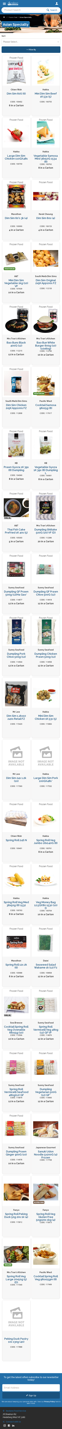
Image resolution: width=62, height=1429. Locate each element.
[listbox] (31, 41)
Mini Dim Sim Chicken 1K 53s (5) (46, 717)
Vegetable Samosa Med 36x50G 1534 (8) (46, 158)
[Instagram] (4, 1425)
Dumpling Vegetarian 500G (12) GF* (45, 1092)
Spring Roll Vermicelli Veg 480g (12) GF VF (45, 1029)
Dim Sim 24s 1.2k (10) (16, 779)
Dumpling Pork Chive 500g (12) (16, 655)
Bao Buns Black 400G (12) (16, 344)
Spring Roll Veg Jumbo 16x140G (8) (46, 842)
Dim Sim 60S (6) (16, 93)
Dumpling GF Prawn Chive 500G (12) (46, 593)
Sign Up (32, 1395)
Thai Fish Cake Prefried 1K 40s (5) (16, 531)
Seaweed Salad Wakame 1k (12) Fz (45, 966)
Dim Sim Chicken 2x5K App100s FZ (16, 407)
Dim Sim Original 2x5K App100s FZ (45, 282)
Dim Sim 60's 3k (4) (16, 218)
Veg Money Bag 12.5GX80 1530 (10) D (45, 905)
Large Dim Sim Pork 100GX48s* (46, 779)
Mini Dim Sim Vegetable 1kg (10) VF (16, 283)
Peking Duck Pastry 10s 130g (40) (16, 1340)
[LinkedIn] (13, 1425)
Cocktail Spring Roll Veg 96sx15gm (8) (46, 1278)
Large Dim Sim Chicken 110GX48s (16, 157)
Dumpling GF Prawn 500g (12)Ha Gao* (16, 593)
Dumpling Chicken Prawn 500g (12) (45, 655)
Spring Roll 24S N (16, 840)
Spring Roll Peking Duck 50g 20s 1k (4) (16, 1215)
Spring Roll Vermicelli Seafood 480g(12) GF (16, 1092)
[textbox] (22, 10)
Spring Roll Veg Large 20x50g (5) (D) (16, 1279)
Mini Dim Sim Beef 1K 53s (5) (46, 95)
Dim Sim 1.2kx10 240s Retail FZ (16, 717)
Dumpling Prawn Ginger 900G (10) (16, 1153)
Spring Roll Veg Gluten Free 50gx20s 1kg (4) (45, 1217)
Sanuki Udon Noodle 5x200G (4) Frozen (45, 1154)
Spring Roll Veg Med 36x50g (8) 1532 (16, 904)
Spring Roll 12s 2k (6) (16, 966)
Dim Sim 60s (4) (45, 218)
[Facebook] (9, 1425)
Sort (3, 36)
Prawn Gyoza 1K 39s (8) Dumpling (16, 469)
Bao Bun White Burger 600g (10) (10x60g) (45, 345)
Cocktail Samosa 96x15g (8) (45, 407)
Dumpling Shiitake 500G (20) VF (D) (45, 531)
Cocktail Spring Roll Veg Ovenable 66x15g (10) (16, 1029)
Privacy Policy (49, 1401)
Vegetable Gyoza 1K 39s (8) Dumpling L (46, 470)
